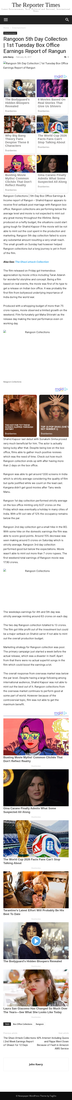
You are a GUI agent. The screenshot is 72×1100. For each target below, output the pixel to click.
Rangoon (40, 1024)
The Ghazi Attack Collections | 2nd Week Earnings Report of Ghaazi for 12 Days (19, 1041)
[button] (5, 19)
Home (6, 27)
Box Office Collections (22, 1024)
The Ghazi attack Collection (32, 261)
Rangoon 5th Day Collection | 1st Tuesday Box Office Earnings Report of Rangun (35, 45)
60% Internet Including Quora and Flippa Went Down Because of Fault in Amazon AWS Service (53, 1043)
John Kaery (8, 57)
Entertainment (19, 27)
